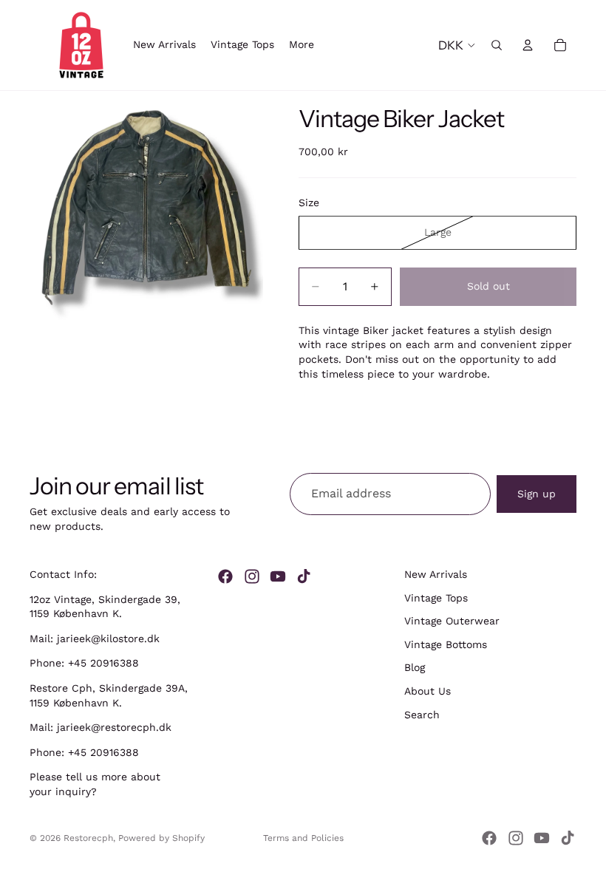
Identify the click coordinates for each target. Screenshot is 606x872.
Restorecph (88, 838)
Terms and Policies (303, 838)
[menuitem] (301, 45)
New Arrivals (435, 574)
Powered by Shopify (161, 838)
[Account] (527, 45)
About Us (427, 691)
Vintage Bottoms (445, 644)
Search (422, 714)
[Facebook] (225, 576)
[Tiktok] (304, 576)
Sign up (536, 493)
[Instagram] (252, 576)
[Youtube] (278, 576)
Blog (414, 667)
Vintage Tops (436, 597)
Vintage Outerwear (452, 621)
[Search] (496, 45)
